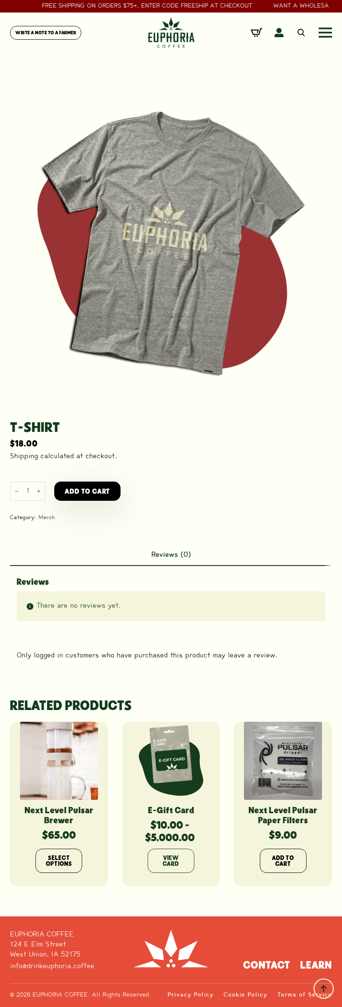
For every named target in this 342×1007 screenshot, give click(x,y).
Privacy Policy (191, 995)
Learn (316, 965)
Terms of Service (304, 995)
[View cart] (256, 32)
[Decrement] (16, 491)
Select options (59, 860)
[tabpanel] (171, 621)
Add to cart (87, 491)
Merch (46, 517)
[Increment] (38, 491)
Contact (266, 965)
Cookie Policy (245, 995)
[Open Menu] (325, 32)
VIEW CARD (171, 860)
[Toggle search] (301, 32)
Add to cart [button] (283, 860)
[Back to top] (324, 989)
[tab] (171, 555)
